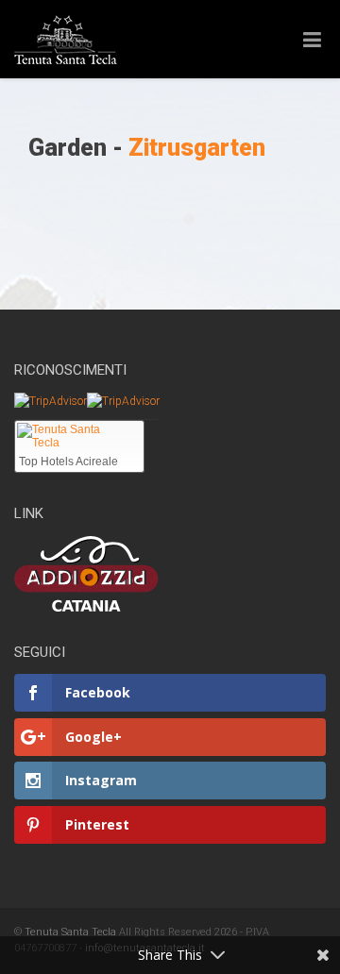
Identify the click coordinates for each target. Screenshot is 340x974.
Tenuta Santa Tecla (70, 932)
